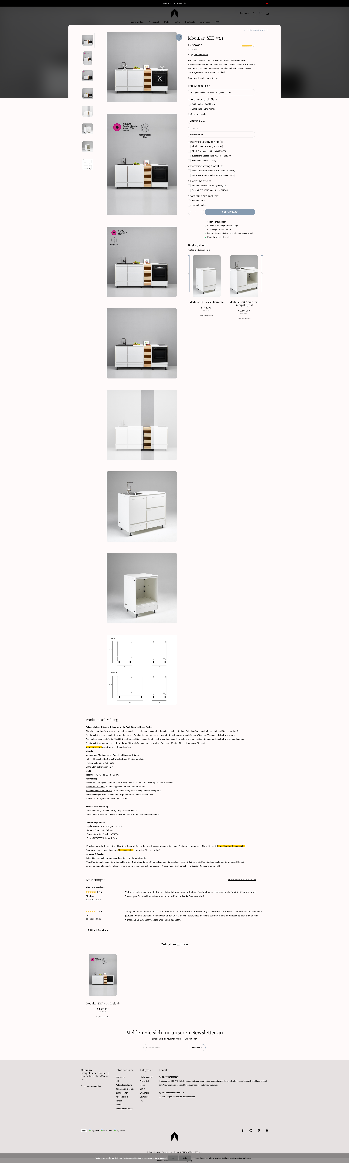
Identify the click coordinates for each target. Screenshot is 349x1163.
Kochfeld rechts (199, 205)
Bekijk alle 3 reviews (98, 930)
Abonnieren (197, 1047)
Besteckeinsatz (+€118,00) (204, 160)
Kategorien (146, 1070)
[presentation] (188, 273)
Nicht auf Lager (230, 212)
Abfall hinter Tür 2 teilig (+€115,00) (207, 146)
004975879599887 (170, 1077)
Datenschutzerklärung (125, 1089)
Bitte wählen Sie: (199, 85)
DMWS (184, 1152)
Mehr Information (94, 747)
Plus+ (191, 1152)
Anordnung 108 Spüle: (202, 99)
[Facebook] (242, 1130)
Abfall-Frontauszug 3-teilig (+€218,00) (209, 151)
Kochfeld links (198, 200)
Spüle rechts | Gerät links (203, 104)
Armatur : (194, 127)
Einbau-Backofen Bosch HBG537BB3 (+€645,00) (213, 170)
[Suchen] (260, 13)
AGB (117, 1081)
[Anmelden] (254, 13)
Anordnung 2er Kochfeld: (203, 195)
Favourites (179, 37)
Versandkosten (201, 54)
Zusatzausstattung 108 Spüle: (205, 141)
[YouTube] (267, 1130)
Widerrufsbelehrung (124, 1085)
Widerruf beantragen (124, 1109)
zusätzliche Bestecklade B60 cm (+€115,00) (211, 156)
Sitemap (119, 1105)
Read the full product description (202, 78)
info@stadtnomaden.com (173, 1093)
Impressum (120, 1077)
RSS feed (198, 1152)
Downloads (205, 22)
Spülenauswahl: (197, 114)
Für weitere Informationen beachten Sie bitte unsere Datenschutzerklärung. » (223, 1158)
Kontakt (119, 1101)
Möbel (167, 22)
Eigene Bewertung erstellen (242, 880)
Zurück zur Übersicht (257, 30)
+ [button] (201, 212)
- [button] (190, 212)
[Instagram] (250, 1130)
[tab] (174, 719)
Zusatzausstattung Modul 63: (205, 165)
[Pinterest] (259, 1130)
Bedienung (244, 13)
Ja (173, 1158)
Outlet (177, 22)
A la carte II (154, 22)
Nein (185, 1158)
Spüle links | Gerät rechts (203, 109)
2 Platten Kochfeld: (199, 180)
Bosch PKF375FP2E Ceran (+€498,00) (209, 185)
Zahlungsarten (122, 1093)
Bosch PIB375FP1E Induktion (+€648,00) (210, 190)
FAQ (217, 22)
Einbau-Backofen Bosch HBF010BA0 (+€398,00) (213, 175)
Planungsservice (125, 850)
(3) (254, 45)
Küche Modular (137, 22)
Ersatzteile (190, 22)
